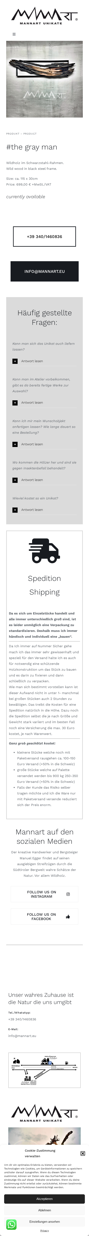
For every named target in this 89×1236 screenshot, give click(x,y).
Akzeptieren (44, 1199)
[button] (83, 1153)
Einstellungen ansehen (44, 1221)
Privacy (44, 1230)
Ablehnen (44, 1210)
